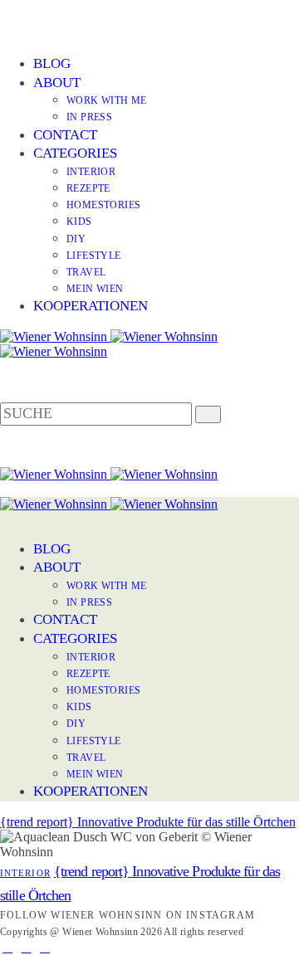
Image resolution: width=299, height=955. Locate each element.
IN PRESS (89, 117)
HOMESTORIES (103, 205)
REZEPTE (88, 188)
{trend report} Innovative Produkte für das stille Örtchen (148, 822)
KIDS (79, 221)
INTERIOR (90, 172)
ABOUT (57, 82)
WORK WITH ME (106, 100)
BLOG (52, 63)
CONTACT (65, 135)
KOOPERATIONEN (90, 306)
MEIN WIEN (95, 289)
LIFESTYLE (93, 255)
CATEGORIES (75, 153)
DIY (76, 239)
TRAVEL (85, 272)
